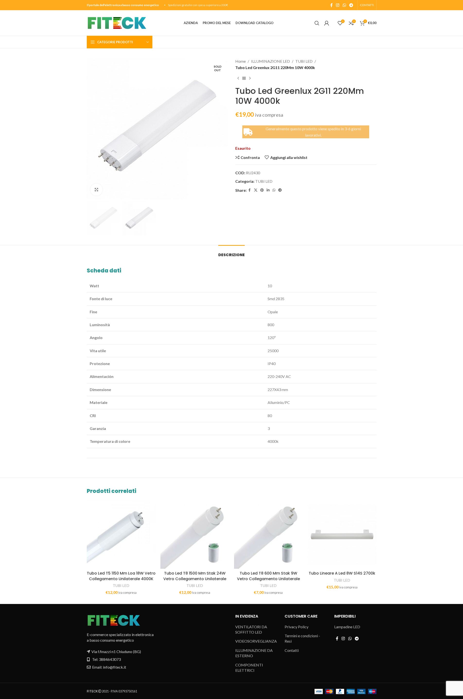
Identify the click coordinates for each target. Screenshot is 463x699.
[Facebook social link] (331, 5)
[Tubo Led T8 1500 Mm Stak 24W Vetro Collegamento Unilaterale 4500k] (194, 534)
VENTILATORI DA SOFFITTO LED (251, 629)
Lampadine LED (347, 626)
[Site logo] (117, 22)
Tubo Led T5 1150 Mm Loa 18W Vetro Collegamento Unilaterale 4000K (121, 575)
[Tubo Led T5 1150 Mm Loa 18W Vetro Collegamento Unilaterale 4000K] (121, 534)
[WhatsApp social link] (344, 5)
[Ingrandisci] (96, 189)
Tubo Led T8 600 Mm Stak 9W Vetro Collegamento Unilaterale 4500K (268, 578)
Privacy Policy (296, 626)
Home (240, 61)
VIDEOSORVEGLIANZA (256, 641)
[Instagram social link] (337, 5)
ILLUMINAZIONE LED (270, 61)
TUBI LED (304, 61)
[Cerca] (317, 23)
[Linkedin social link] (268, 190)
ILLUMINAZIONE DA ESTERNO (254, 653)
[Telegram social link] (351, 5)
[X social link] (256, 190)
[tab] (231, 252)
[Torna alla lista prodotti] (244, 78)
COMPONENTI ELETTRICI (249, 668)
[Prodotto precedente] (238, 78)
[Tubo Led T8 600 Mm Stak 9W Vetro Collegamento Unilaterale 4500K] (268, 534)
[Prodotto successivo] (250, 78)
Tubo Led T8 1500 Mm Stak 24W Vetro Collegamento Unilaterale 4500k (194, 578)
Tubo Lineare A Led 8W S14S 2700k (342, 573)
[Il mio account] (327, 23)
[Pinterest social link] (262, 190)
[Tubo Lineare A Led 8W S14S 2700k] (342, 534)
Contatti (292, 650)
